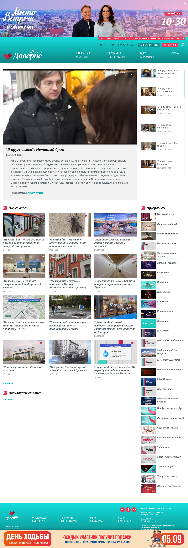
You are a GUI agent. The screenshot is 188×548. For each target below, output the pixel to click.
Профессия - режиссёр (169, 408)
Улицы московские (167, 476)
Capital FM (180, 38)
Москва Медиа (106, 38)
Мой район (163, 330)
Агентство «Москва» (141, 38)
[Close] (185, 527)
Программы (114, 53)
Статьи (175, 53)
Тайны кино (163, 447)
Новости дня (164, 388)
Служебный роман (167, 427)
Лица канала (147, 57)
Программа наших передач (167, 400)
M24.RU (128, 38)
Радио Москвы (167, 38)
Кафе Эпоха (163, 272)
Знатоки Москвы (167, 262)
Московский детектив (170, 369)
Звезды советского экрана (167, 254)
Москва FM (155, 38)
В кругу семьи (34, 192)
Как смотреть (83, 57)
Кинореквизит (165, 311)
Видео (143, 53)
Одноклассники (128, 509)
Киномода (162, 301)
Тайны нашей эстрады (169, 456)
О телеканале (83, 53)
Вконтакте (122, 509)
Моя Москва (164, 379)
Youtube (134, 509)
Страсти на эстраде (169, 437)
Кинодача (162, 282)
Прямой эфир (170, 45)
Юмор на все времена (169, 485)
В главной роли (165, 214)
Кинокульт (163, 291)
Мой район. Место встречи (167, 351)
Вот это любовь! (167, 223)
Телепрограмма (116, 57)
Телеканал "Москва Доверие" (22, 55)
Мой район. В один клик (170, 340)
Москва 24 (118, 38)
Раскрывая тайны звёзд (170, 418)
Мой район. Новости (168, 359)
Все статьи (8, 400)
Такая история (165, 466)
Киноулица (163, 321)
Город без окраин (166, 243)
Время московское (167, 233)
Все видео (8, 384)
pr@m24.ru (151, 521)
